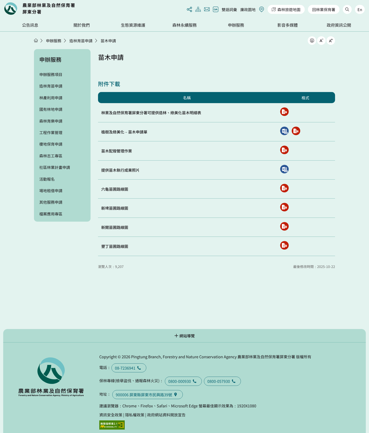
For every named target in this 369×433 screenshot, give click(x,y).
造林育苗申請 (80, 40)
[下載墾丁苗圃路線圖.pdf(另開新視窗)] (284, 245)
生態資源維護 (133, 25)
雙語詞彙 (229, 9)
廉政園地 (248, 9)
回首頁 (39, 8)
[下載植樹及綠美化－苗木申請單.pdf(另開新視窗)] (296, 131)
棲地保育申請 (50, 144)
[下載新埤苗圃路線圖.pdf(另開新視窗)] (284, 207)
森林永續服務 (184, 25)
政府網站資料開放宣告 (166, 414)
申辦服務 (236, 25)
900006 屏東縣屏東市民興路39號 (144, 394)
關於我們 (81, 25)
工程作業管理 (50, 132)
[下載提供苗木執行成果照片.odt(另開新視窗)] (284, 169)
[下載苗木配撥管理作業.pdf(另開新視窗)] (284, 150)
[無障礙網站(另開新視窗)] (112, 425)
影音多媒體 (287, 25)
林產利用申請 (50, 97)
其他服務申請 (50, 202)
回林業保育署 (323, 9)
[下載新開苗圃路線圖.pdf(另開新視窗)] (284, 226)
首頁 (36, 40)
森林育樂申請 (50, 121)
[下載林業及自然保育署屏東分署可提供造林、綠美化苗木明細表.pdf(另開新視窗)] (284, 111)
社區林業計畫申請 (54, 167)
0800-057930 (218, 381)
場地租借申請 (50, 190)
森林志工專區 (50, 155)
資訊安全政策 (110, 414)
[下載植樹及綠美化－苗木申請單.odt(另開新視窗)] (284, 131)
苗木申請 (108, 40)
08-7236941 (125, 368)
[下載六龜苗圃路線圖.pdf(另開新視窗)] (284, 188)
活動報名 (47, 179)
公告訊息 (30, 25)
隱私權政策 (134, 414)
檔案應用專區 (50, 213)
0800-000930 (179, 381)
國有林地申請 (50, 109)
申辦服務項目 (50, 74)
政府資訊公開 (339, 25)
